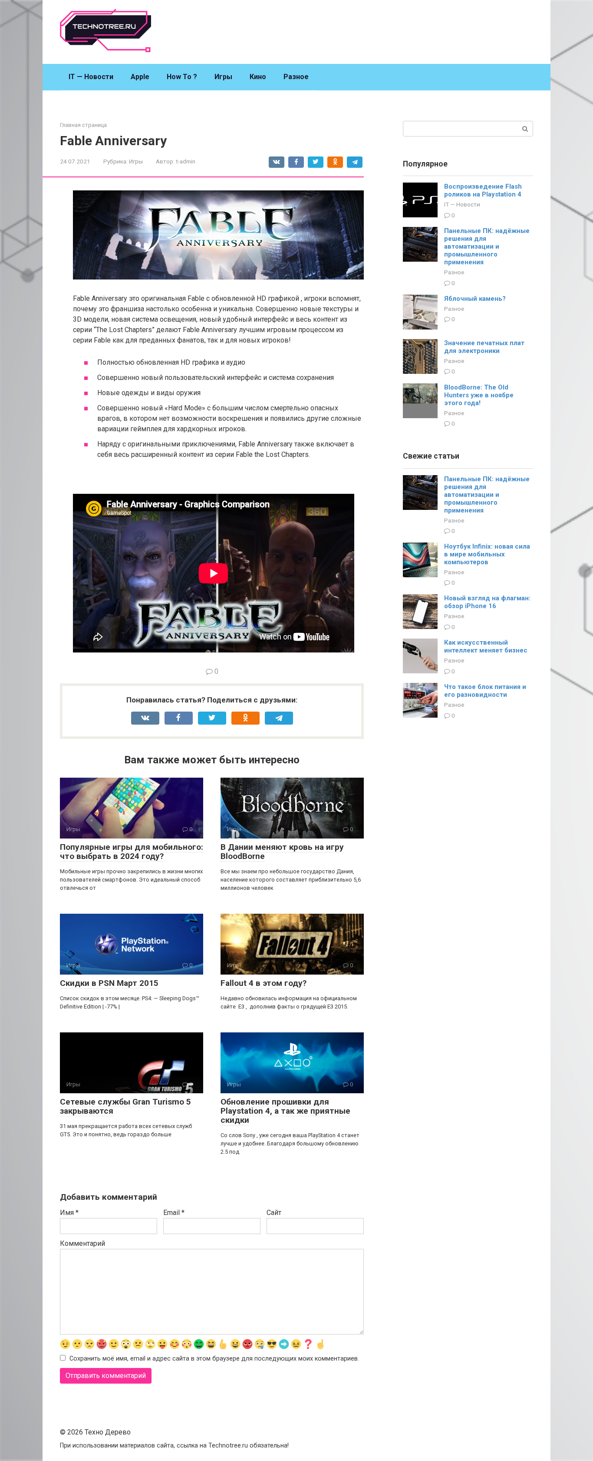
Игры (223, 77)
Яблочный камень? (475, 299)
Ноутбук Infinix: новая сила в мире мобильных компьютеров (487, 554)
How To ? (182, 77)
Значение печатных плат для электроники (484, 347)
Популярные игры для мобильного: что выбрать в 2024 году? (131, 851)
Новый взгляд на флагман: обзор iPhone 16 (487, 602)
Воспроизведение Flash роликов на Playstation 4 (483, 190)
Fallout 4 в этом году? (263, 983)
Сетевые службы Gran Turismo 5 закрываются (125, 1106)
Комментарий (82, 1243)
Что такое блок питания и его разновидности (485, 691)
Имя (69, 1212)
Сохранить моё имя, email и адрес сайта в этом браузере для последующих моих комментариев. (214, 1358)
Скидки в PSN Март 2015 (109, 983)
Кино (258, 77)
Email (173, 1212)
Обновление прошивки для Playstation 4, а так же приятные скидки (285, 1111)
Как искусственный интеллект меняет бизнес (485, 646)
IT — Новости (91, 77)
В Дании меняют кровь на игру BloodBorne (282, 851)
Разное (296, 77)
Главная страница (83, 125)
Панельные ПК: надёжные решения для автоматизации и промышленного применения (487, 246)
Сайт (274, 1212)
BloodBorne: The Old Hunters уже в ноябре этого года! (479, 395)
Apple (140, 77)
